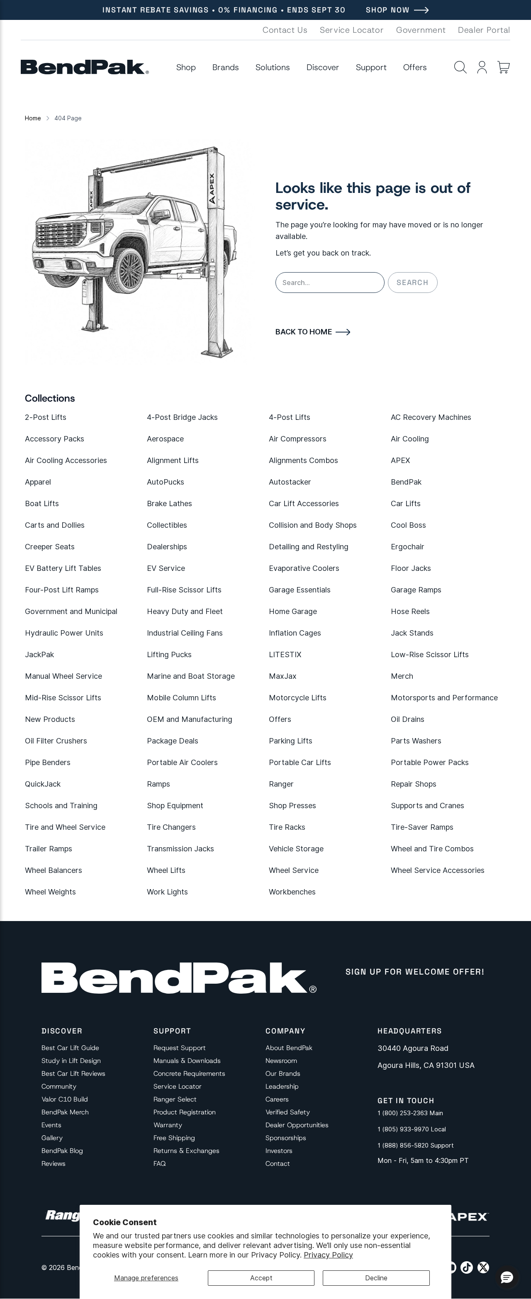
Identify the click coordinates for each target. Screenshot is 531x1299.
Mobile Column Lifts (181, 697)
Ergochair (407, 546)
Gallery (52, 1137)
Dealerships (167, 546)
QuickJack (43, 784)
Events (51, 1125)
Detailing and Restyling (308, 546)
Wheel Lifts (166, 870)
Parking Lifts (290, 740)
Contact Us (285, 29)
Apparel (38, 482)
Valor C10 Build (64, 1099)
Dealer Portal (484, 29)
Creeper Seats (50, 546)
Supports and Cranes (427, 805)
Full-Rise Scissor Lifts (184, 589)
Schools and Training (61, 805)
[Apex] (460, 1217)
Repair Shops (413, 784)
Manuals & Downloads (187, 1060)
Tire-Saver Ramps (422, 827)
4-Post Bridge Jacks (182, 417)
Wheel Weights (50, 891)
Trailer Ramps (48, 848)
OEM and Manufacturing (189, 719)
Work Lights (167, 891)
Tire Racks (287, 827)
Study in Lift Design (71, 1060)
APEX (400, 460)
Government (421, 29)
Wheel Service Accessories (438, 870)
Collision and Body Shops (313, 525)
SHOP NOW (387, 10)
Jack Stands (412, 633)
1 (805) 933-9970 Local (412, 1129)
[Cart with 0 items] (503, 67)
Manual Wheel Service (63, 676)
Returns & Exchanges (186, 1150)
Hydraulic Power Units (64, 633)
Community (58, 1086)
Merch (402, 676)
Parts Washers (416, 740)
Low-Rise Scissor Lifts (430, 654)
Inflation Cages (295, 633)
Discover (323, 67)
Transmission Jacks (180, 848)
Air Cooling (410, 438)
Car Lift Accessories (304, 503)
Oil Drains (407, 719)
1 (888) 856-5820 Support (416, 1145)
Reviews (53, 1163)
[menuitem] (186, 67)
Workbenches (292, 891)
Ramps (158, 784)
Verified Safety (288, 1112)
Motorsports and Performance (444, 697)
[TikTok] (466, 1267)
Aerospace (165, 438)
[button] (507, 1277)
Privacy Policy (328, 1254)
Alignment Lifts (173, 460)
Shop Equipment (175, 805)
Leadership (282, 1086)
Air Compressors (297, 438)
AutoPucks (165, 482)
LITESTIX (285, 654)
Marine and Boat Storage (191, 676)
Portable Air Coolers (182, 762)
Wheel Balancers (53, 870)
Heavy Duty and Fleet (185, 611)
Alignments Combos (303, 460)
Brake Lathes (169, 503)
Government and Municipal (71, 611)
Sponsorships (286, 1137)
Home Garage (293, 611)
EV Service (166, 568)
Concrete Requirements (189, 1073)
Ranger (281, 784)
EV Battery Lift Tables (63, 568)
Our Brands (283, 1073)
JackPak (39, 654)
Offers (415, 67)
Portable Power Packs (430, 762)
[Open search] (460, 67)
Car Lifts (406, 503)
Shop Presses (292, 805)
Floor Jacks (411, 568)
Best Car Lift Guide (70, 1047)
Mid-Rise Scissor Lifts (63, 697)
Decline (376, 1278)
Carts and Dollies (55, 525)
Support (371, 67)
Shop (186, 67)
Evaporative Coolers (304, 568)
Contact (278, 1163)
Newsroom (281, 1060)
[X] (483, 1267)
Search (413, 282)
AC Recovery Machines (431, 417)
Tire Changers (171, 827)
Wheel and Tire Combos (432, 848)
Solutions (273, 67)
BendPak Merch (65, 1112)
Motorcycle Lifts (297, 697)
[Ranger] (70, 1216)
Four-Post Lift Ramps (62, 589)
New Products (50, 719)
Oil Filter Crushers (56, 740)
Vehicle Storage (296, 848)
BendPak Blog (62, 1150)
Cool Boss (408, 525)
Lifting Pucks (169, 654)
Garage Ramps (416, 589)
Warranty (167, 1125)
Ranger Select (175, 1099)
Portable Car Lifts (300, 762)
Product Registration (184, 1112)
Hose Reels (410, 611)
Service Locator (352, 29)
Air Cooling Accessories (66, 460)
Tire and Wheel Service (65, 827)
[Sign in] (482, 67)
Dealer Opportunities (297, 1125)
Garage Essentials (300, 589)
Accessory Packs (54, 438)
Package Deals (172, 740)
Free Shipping (174, 1137)
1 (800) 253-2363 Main (410, 1113)
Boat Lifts (42, 503)
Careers (277, 1099)
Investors (279, 1150)
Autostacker (290, 482)
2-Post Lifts (45, 417)
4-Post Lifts (289, 417)
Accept (261, 1278)
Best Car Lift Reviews (73, 1073)
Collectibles (167, 525)
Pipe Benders (48, 762)
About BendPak (289, 1047)
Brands (225, 67)
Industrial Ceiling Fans (185, 633)
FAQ (159, 1163)
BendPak (406, 482)
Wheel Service (294, 870)
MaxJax (283, 676)
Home (33, 118)
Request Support (179, 1047)
